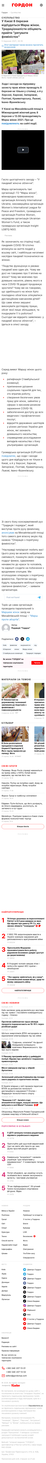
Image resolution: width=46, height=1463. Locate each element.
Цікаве (4, 1253)
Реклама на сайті (9, 1346)
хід (35, 645)
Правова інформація (10, 1351)
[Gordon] (22, 5)
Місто (4, 1264)
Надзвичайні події (9, 1245)
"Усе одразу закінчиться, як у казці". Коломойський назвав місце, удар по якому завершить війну (25, 979)
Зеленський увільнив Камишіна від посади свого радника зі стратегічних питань (23, 1078)
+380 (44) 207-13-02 (16, 1372)
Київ (4, 645)
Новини (5, 1206)
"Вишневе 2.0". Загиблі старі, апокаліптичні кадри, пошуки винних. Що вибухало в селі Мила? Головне (22, 1102)
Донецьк (5, 1282)
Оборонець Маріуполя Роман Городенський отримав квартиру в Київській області (23, 1112)
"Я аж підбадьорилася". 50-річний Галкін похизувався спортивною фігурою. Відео (23, 1188)
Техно (4, 1236)
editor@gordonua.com (16, 1375)
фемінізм (13, 645)
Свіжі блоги (9, 766)
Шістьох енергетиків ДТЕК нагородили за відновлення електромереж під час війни (22, 1034)
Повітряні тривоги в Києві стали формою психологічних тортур (22, 817)
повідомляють (10, 123)
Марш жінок (27, 649)
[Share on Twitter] (22, 639)
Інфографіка (7, 1249)
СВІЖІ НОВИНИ (10, 1003)
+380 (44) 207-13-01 (16, 1368)
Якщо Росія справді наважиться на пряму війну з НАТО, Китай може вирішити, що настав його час (22, 772)
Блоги (25, 1223)
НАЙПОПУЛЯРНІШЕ (13, 912)
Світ (16, 713)
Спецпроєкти (28, 1258)
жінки (16, 649)
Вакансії (5, 1338)
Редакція (5, 1342)
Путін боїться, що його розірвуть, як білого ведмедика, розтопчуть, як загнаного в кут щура (22, 806)
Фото (25, 1241)
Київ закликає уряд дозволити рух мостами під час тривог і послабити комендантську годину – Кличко (23, 1012)
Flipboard (31, 1310)
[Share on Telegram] (28, 639)
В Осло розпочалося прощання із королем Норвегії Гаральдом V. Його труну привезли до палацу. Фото (14, 748)
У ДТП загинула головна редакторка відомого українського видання (25, 1134)
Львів (4, 1274)
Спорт (4, 1228)
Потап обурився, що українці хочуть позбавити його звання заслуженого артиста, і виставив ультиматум (25, 1175)
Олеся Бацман (33, 1301)
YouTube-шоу (29, 1253)
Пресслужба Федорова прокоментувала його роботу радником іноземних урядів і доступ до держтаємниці (25, 951)
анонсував (8, 532)
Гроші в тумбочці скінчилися (19, 795)
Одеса (4, 1278)
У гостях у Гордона (31, 1219)
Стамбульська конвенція (13, 653)
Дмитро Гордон (34, 1270)
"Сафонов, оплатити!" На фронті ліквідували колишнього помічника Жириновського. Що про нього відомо (22, 1046)
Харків (4, 1286)
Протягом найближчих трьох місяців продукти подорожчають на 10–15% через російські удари (23, 1024)
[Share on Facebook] (17, 639)
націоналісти (26, 645)
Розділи (26, 1206)
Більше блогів (23, 826)
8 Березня (7, 649)
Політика (5, 1215)
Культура (5, 1232)
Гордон (5, 12)
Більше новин (23, 1120)
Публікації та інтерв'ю (32, 1215)
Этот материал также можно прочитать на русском (23, 46)
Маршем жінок (11, 612)
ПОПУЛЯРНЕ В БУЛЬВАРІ (16, 1126)
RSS (29, 1315)
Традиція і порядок (33, 653)
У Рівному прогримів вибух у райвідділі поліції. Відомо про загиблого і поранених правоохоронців (22, 1058)
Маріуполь (6, 1295)
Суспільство (16, 12)
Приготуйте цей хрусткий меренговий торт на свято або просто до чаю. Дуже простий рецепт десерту (25, 1146)
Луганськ (6, 1299)
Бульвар (7, 723)
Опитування (28, 1249)
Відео (25, 1245)
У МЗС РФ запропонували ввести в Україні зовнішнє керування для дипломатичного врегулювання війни (25, 936)
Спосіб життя (7, 1241)
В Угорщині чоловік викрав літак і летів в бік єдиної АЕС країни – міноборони (23, 966)
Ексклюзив (27, 1236)
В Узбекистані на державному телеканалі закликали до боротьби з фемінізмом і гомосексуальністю (14, 704)
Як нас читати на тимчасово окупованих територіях (12, 1358)
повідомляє (8, 455)
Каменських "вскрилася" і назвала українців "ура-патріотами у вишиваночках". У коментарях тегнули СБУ (25, 1161)
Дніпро (5, 1291)
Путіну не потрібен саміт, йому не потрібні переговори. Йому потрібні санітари (22, 785)
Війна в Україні (8, 1211)
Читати (37, 663)
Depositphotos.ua (36, 1406)
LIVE (25, 1232)
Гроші (4, 1219)
